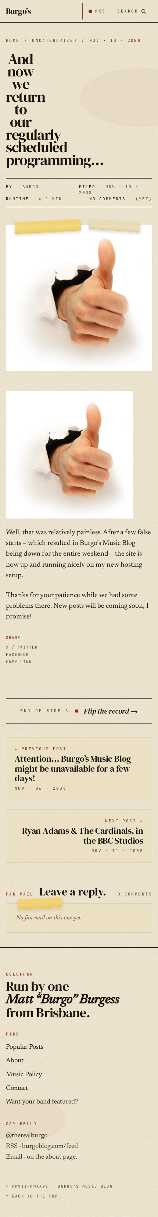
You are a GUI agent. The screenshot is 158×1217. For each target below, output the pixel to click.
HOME (13, 40)
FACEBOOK (17, 654)
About (15, 1061)
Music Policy (24, 1074)
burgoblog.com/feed (50, 1146)
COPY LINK (19, 661)
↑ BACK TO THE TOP (32, 1196)
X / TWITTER (22, 647)
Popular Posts (24, 1047)
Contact (17, 1088)
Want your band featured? (42, 1102)
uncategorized (54, 40)
